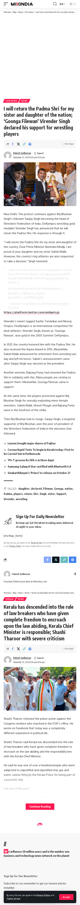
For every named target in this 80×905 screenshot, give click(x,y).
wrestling (21, 499)
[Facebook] (75, 574)
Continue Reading (40, 806)
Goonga (58, 488)
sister (51, 493)
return (28, 493)
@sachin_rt (15, 293)
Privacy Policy (43, 895)
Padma (8, 493)
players (18, 493)
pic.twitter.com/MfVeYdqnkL (26, 297)
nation (69, 488)
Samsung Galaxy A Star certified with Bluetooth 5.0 (39, 466)
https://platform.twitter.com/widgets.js (32, 312)
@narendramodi (56, 274)
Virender (9, 499)
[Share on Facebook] (12, 144)
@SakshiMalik (55, 278)
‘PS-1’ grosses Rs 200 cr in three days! (31, 460)
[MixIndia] (22, 4)
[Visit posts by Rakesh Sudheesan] (8, 155)
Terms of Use (13, 898)
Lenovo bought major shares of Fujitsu (31, 443)
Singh (43, 493)
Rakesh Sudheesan (22, 153)
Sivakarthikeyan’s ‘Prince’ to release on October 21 (39, 472)
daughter (24, 488)
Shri (35, 493)
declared (36, 488)
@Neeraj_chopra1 (34, 293)
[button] (66, 897)
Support (61, 493)
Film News (11, 101)
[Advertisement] (40, 56)
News (24, 101)
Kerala (10, 599)
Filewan (48, 488)
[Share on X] (18, 144)
